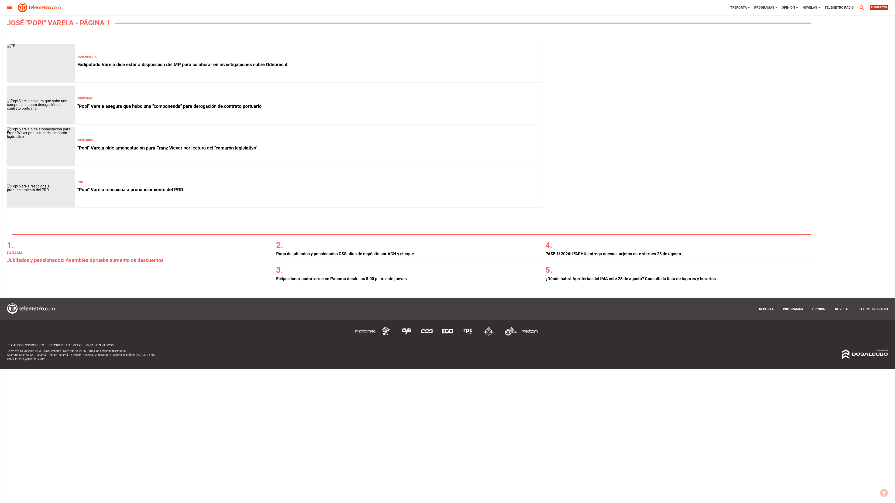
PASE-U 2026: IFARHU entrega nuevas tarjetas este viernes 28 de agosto (613, 253)
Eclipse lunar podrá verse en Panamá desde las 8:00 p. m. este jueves (341, 278)
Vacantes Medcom (100, 345)
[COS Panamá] (427, 335)
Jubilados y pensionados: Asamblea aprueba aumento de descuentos (85, 260)
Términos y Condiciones (25, 345)
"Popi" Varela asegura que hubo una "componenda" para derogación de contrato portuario (169, 106)
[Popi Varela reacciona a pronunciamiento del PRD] (41, 188)
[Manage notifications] (884, 492)
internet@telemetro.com (30, 358)
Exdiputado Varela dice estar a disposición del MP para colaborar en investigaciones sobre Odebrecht (182, 64)
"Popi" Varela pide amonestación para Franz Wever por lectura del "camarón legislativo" (167, 148)
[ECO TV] (447, 335)
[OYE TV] (406, 335)
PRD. (80, 182)
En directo (879, 7)
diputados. (85, 98)
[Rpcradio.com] (468, 335)
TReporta (738, 7)
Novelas (809, 7)
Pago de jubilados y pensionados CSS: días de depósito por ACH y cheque (345, 253)
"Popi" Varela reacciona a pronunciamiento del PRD (130, 189)
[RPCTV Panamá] (386, 335)
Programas (764, 7)
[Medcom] (529, 335)
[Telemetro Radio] (509, 335)
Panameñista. (87, 56)
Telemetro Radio (839, 7)
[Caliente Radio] (488, 335)
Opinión (788, 7)
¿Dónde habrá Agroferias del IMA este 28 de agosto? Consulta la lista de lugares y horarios (630, 278)
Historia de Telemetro (65, 345)
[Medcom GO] (365, 335)
